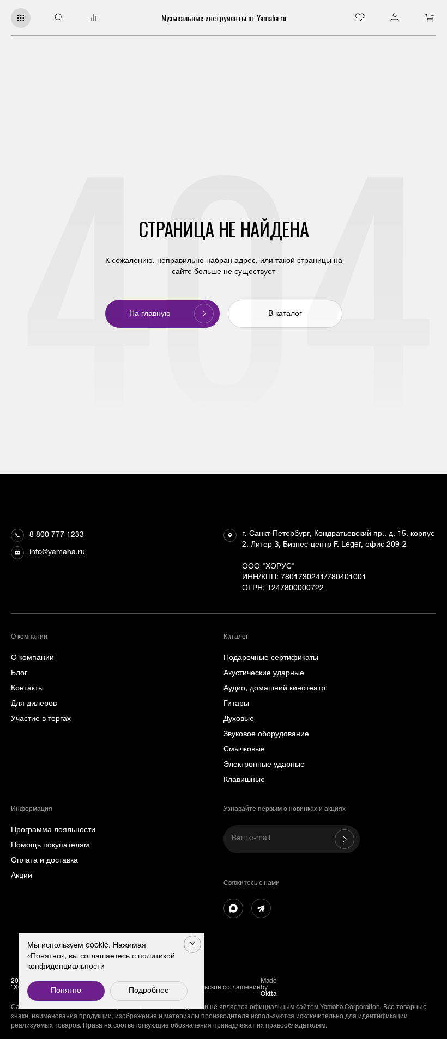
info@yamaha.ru (57, 553)
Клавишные (244, 780)
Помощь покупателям (50, 845)
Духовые (239, 719)
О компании (32, 658)
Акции (21, 876)
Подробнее (149, 991)
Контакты (27, 689)
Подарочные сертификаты (271, 658)
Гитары (236, 704)
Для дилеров (34, 704)
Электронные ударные (264, 765)
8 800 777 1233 (56, 535)
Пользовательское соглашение (212, 988)
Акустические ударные (264, 673)
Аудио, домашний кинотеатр (274, 689)
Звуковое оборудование (266, 734)
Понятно (66, 991)
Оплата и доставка (44, 861)
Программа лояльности (53, 830)
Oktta (268, 994)
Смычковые (244, 750)
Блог (19, 673)
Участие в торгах (41, 719)
